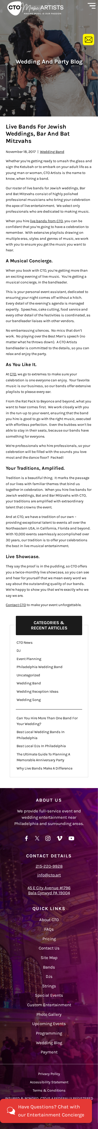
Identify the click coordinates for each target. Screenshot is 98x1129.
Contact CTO (16, 605)
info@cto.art (49, 875)
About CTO (49, 919)
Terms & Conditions (49, 1090)
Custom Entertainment (49, 1004)
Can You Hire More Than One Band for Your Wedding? (47, 721)
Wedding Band (52, 152)
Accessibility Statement (49, 1082)
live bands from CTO (46, 221)
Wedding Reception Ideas (38, 691)
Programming (49, 1033)
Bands (49, 967)
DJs (49, 976)
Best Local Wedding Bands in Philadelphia (41, 735)
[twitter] (37, 840)
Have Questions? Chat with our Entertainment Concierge (51, 1111)
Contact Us (49, 948)
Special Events (49, 995)
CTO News (25, 642)
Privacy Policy (49, 1074)
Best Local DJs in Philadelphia (41, 746)
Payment (49, 1052)
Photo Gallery (49, 1014)
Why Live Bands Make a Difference (44, 768)
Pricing (49, 938)
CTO (13, 374)
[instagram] (48, 841)
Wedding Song (29, 700)
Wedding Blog (49, 1042)
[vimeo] (60, 841)
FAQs (49, 929)
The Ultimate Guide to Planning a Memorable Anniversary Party (43, 757)
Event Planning (29, 659)
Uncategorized (28, 675)
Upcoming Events (49, 1023)
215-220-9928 (49, 866)
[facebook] (26, 841)
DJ (19, 650)
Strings (49, 986)
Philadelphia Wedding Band (40, 667)
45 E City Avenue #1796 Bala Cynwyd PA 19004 (49, 890)
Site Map (49, 957)
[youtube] (71, 841)
